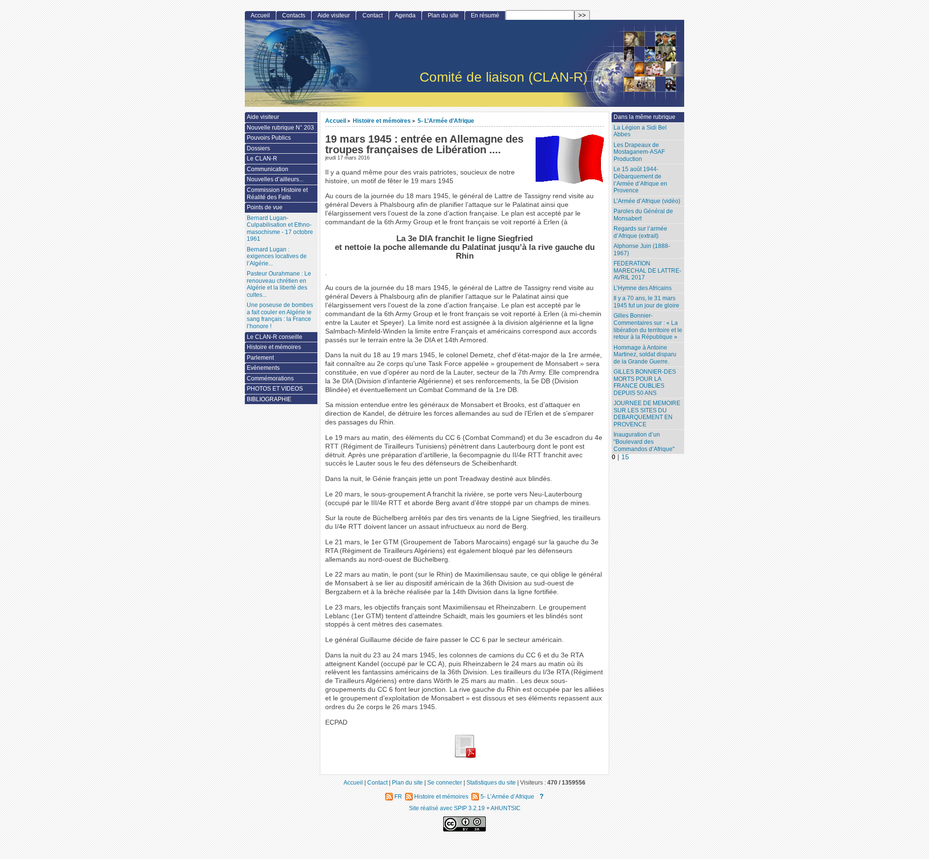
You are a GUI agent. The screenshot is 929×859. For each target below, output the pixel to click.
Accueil (335, 120)
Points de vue (265, 207)
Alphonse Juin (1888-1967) (642, 250)
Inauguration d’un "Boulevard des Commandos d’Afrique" (644, 441)
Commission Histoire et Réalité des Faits (277, 194)
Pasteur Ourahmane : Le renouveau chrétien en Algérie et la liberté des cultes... (279, 284)
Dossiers (258, 148)
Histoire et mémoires (382, 120)
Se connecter (444, 782)
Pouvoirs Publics (269, 137)
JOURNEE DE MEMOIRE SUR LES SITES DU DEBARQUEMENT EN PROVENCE (647, 414)
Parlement (260, 357)
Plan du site (443, 15)
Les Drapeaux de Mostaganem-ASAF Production (639, 152)
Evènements (263, 367)
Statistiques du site (491, 782)
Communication (267, 169)
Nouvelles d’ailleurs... (275, 179)
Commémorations (270, 378)
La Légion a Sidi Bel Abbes (640, 131)
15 (625, 457)
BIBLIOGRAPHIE (269, 399)
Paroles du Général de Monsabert (643, 215)
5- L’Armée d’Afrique (446, 120)
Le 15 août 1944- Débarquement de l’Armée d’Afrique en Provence (640, 180)
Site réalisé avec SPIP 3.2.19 (447, 808)
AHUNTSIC (506, 808)
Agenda (405, 15)
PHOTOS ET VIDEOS (275, 388)
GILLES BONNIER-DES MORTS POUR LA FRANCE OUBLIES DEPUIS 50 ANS (645, 382)
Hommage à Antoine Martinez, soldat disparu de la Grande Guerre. (645, 354)
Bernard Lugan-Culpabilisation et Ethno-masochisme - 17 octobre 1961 (280, 229)
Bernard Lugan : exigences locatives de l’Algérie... (277, 256)
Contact (372, 15)
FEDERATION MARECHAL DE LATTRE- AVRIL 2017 (647, 270)
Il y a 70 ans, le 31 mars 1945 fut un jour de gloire (646, 302)
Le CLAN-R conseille (274, 337)
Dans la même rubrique (644, 117)
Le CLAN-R (262, 158)
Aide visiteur (333, 15)
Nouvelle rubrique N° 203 (280, 127)
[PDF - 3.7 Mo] (464, 756)
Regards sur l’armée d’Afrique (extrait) (640, 232)
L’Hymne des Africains (643, 288)
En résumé (485, 15)
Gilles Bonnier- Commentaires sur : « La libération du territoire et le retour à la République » (648, 326)
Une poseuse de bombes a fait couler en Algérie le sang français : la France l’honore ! (280, 316)
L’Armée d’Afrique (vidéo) (647, 201)
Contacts (293, 15)
